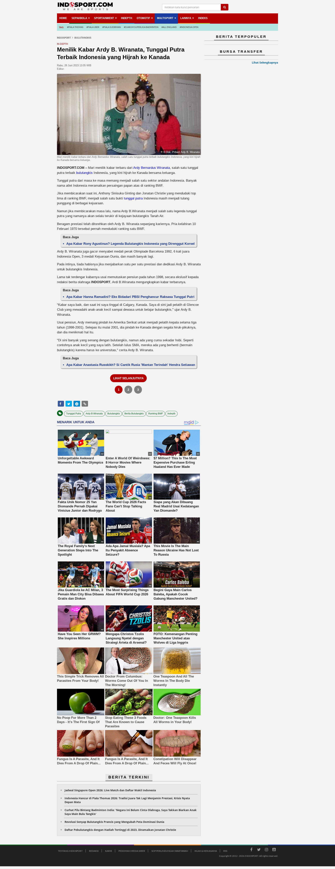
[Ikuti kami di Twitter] (259, 850)
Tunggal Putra (73, 413)
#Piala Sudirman (111, 27)
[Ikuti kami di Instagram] (266, 850)
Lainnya (185, 18)
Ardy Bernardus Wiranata (151, 168)
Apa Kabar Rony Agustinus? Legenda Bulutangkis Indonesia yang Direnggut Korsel (130, 244)
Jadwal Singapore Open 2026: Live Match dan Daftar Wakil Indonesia (110, 790)
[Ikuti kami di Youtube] (274, 850)
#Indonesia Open (189, 27)
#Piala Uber (92, 27)
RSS (225, 850)
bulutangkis (84, 173)
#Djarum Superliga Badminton (141, 27)
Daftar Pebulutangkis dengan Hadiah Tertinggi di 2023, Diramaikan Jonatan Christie (120, 830)
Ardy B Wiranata (94, 413)
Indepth (171, 413)
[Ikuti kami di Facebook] (251, 850)
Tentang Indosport (70, 850)
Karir (108, 850)
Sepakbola (79, 18)
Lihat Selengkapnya (265, 62)
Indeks (203, 18)
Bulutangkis (113, 413)
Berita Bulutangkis (134, 413)
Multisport (165, 18)
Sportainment (104, 18)
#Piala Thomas (75, 27)
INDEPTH (126, 18)
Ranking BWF (155, 413)
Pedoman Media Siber (131, 850)
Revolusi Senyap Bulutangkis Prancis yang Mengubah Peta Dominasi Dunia (114, 822)
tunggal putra (133, 198)
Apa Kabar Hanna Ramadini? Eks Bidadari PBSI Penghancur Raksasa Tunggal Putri (130, 297)
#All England (169, 27)
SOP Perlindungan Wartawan (169, 850)
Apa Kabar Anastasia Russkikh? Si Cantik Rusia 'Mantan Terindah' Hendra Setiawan (130, 365)
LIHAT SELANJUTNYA (128, 378)
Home (63, 18)
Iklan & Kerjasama (205, 850)
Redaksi (94, 850)
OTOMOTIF (143, 18)
